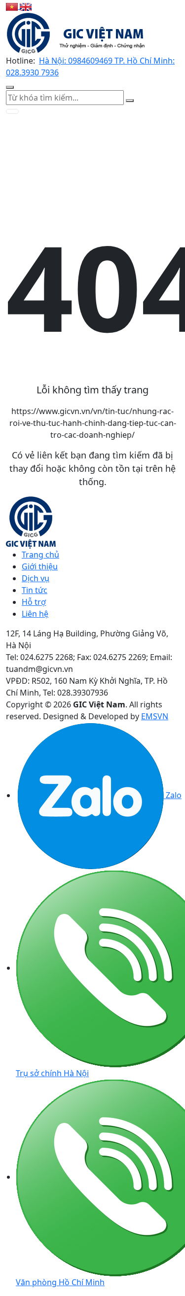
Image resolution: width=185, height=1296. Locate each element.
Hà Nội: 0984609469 (76, 60)
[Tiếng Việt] (13, 5)
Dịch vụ (35, 578)
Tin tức (34, 590)
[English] (26, 5)
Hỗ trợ (34, 601)
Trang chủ (40, 554)
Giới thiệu (40, 566)
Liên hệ (35, 613)
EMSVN (154, 716)
